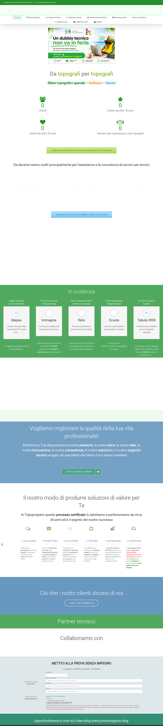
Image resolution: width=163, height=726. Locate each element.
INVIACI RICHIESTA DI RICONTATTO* (59, 703)
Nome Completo (51, 678)
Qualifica (49, 672)
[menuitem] (19, 17)
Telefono (48, 683)
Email (48, 689)
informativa (53, 696)
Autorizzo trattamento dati (56, 700)
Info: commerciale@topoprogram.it (45, 2)
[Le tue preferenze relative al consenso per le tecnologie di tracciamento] (2, 544)
